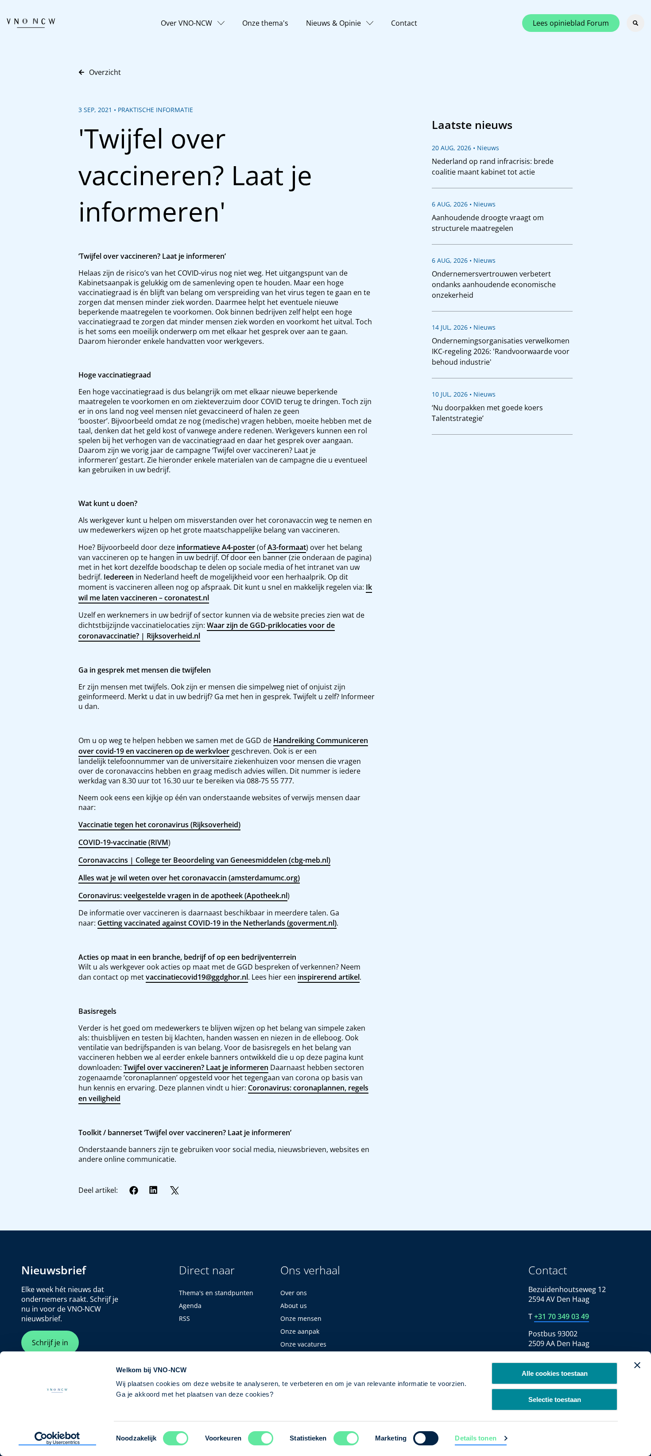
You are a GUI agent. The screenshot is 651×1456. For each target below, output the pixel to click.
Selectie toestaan (554, 1399)
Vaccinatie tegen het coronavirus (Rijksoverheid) (159, 824)
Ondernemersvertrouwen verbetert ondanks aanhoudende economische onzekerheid (494, 284)
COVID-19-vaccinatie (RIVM (123, 842)
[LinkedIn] (153, 1190)
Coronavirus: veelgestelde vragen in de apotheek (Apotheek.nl (182, 895)
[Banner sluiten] (637, 1365)
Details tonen (475, 1438)
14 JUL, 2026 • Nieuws (464, 327)
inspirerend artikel (329, 977)
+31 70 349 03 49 (561, 1316)
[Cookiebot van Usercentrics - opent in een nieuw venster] (57, 1438)
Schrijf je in (50, 1342)
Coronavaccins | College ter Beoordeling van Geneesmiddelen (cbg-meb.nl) (204, 860)
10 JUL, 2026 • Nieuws (464, 394)
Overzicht (105, 72)
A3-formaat (286, 547)
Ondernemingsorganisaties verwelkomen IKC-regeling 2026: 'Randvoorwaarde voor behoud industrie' (501, 351)
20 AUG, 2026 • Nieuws (465, 148)
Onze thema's (265, 23)
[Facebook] (133, 1190)
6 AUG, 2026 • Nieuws (464, 204)
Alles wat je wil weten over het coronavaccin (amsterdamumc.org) (189, 878)
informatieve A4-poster (216, 547)
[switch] (260, 1438)
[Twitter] (174, 1190)
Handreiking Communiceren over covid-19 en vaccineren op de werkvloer (223, 746)
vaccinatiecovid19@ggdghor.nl (197, 977)
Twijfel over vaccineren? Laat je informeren (196, 1067)
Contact (404, 23)
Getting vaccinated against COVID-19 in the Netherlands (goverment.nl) (217, 923)
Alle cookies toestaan (555, 1373)
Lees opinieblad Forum (571, 23)
